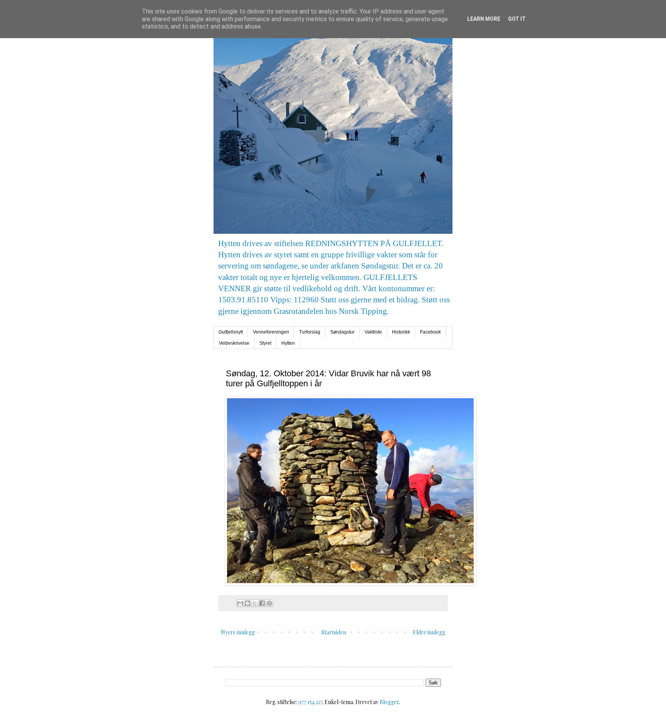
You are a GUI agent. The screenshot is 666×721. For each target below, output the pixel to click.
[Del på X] (255, 603)
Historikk (401, 332)
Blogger (389, 702)
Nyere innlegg (238, 632)
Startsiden (333, 632)
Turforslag (309, 332)
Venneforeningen (271, 332)
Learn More (483, 19)
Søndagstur (342, 332)
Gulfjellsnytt (231, 332)
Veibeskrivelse (234, 343)
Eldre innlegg (429, 632)
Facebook (430, 332)
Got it (517, 19)
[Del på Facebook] (262, 603)
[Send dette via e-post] (240, 603)
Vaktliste (373, 332)
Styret (265, 343)
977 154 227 (310, 702)
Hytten (288, 343)
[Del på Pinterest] (269, 603)
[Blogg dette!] (247, 603)
